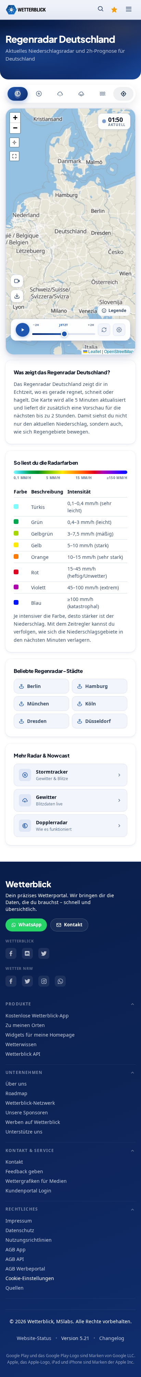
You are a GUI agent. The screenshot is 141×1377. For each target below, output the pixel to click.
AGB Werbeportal (25, 1268)
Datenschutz (19, 1230)
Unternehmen (23, 1072)
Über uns (16, 1083)
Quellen (14, 1288)
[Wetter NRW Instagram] (43, 981)
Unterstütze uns (23, 1131)
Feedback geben (24, 1171)
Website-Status (34, 1338)
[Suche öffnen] (100, 9)
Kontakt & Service (29, 1150)
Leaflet (94, 351)
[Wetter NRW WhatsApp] (60, 981)
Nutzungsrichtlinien (28, 1240)
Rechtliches (21, 1209)
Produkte (18, 1004)
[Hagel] (60, 94)
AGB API (14, 1259)
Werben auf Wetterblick (32, 1122)
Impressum (18, 1220)
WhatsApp (29, 925)
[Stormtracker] (39, 94)
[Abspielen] (22, 330)
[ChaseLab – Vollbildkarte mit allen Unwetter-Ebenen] (123, 94)
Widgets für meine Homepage (40, 1034)
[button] (15, 118)
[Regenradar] (18, 94)
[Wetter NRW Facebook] (10, 981)
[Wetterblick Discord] (27, 953)
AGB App (15, 1249)
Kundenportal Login (28, 1190)
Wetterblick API (22, 1054)
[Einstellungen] (119, 330)
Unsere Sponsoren (26, 1112)
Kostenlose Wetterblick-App (37, 1015)
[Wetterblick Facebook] (10, 953)
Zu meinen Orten (25, 1025)
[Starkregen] (102, 94)
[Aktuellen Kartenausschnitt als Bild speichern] (17, 296)
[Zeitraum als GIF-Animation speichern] (17, 281)
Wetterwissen (21, 1044)
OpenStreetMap (118, 351)
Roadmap (16, 1093)
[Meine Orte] (114, 9)
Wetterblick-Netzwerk (30, 1103)
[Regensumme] (81, 94)
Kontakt (73, 925)
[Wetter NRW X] (27, 981)
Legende (117, 310)
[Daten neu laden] (104, 330)
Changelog (111, 1338)
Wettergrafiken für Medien (36, 1181)
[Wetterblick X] (43, 953)
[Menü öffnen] (129, 9)
